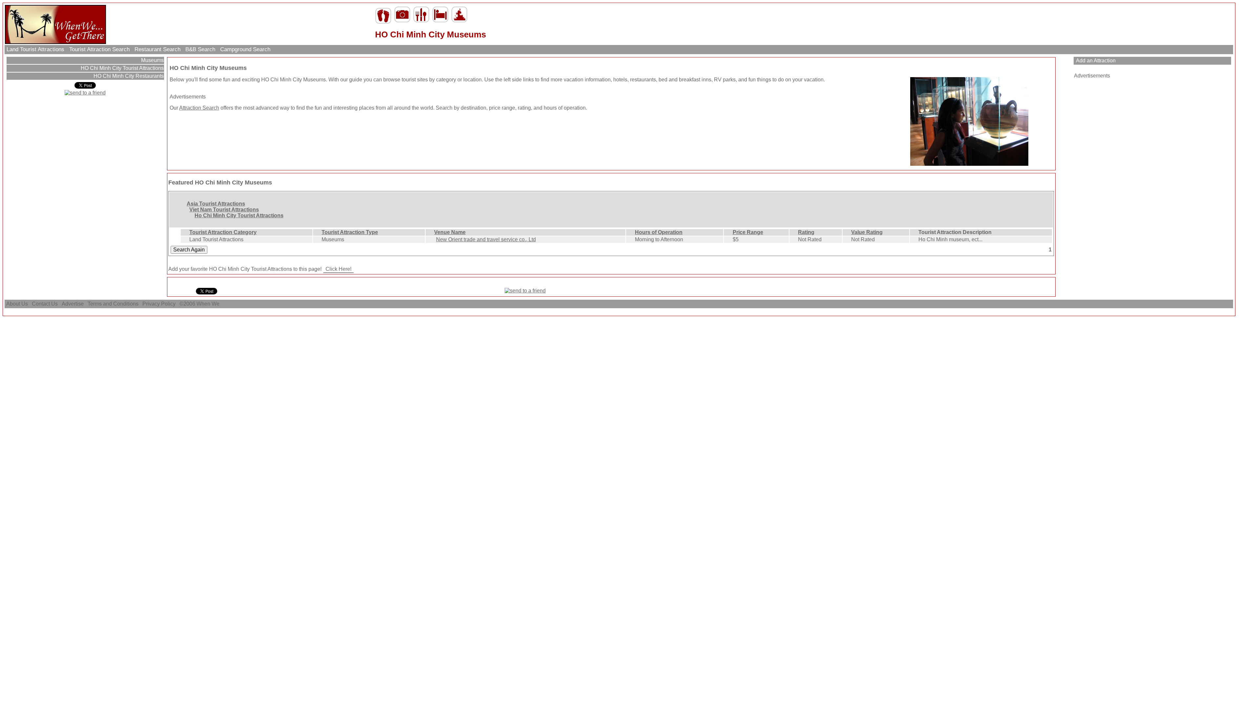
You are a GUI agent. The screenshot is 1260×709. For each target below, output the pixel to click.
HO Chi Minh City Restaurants (128, 76)
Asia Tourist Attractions (216, 203)
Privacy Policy (159, 304)
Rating (806, 232)
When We (209, 304)
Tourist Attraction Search (99, 49)
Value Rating (867, 232)
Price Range (748, 232)
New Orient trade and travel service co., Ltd (486, 239)
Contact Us (45, 304)
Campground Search (245, 49)
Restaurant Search (157, 49)
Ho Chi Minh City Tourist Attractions (239, 215)
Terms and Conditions (113, 304)
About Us (17, 304)
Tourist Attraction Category (223, 232)
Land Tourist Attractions (35, 49)
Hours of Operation (658, 232)
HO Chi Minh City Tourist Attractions (121, 68)
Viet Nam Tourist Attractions (224, 209)
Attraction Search (199, 108)
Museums (152, 60)
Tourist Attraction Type (350, 232)
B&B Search (200, 49)
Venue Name (450, 232)
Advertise (72, 304)
